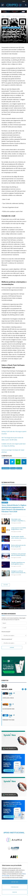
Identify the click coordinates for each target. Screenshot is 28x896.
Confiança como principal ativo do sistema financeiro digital (18, 555)
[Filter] (5, 685)
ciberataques (5, 468)
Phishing (13, 468)
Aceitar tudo (14, 881)
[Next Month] (25, 689)
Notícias (5, 27)
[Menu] (3, 5)
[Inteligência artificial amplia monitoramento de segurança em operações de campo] (6, 573)
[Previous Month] (23, 689)
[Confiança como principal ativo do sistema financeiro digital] (6, 556)
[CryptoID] (14, 5)
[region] (14, 879)
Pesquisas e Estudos (14, 27)
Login (23, 1)
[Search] (25, 5)
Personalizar (14, 887)
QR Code (19, 468)
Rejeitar (15, 892)
